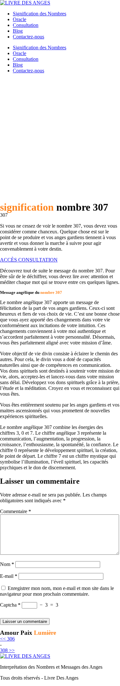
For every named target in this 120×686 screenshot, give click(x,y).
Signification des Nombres (39, 13)
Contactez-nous (28, 36)
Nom (7, 564)
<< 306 (7, 639)
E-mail (8, 576)
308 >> (7, 650)
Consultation (25, 25)
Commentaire (15, 511)
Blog (18, 31)
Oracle (19, 19)
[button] (29, 259)
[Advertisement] (60, 139)
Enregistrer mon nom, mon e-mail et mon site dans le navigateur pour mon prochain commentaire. (57, 591)
